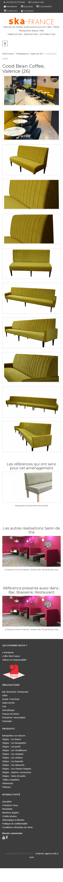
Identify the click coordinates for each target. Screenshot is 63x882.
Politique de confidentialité (14, 823)
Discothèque (8, 710)
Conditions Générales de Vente (17, 827)
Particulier (7, 721)
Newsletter (11, 6)
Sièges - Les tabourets (13, 765)
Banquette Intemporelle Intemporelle (31, 505)
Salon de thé (37, 54)
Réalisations (22, 54)
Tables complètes (10, 779)
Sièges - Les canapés (13, 754)
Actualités (7, 801)
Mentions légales (10, 812)
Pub (4, 706)
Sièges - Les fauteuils (12, 761)
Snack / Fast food (10, 699)
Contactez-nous (10, 805)
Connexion (28, 10)
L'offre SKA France (11, 656)
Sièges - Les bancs (11, 739)
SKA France (8, 54)
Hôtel (4, 695)
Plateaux (6, 787)
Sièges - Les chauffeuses (14, 750)
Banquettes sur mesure (13, 735)
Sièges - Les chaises (12, 757)
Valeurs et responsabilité (14, 660)
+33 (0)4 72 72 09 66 (15, 2)
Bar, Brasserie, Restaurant (15, 692)
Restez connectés (12, 833)
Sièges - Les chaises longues (16, 768)
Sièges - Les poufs (11, 746)
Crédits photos (9, 816)
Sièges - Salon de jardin (14, 776)
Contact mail (37, 2)
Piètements (7, 783)
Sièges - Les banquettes (14, 743)
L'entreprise (8, 652)
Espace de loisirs (10, 714)
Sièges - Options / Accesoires (16, 772)
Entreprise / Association (13, 717)
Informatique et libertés (13, 820)
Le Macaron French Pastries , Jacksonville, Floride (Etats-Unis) (31, 569)
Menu (5, 43)
